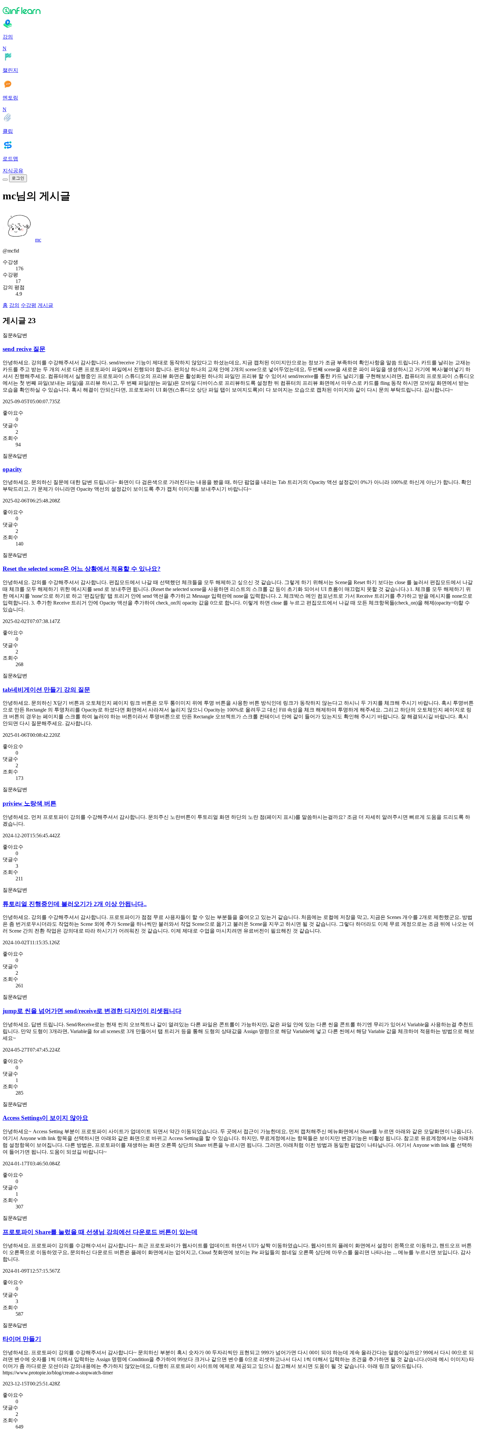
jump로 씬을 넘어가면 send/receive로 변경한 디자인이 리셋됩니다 (92, 1010)
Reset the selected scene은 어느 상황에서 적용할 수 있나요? (82, 568)
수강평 (28, 305)
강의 (14, 305)
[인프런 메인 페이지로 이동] (238, 10)
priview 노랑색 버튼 (29, 803)
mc (38, 239)
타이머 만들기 (22, 1338)
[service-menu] (5, 180)
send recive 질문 (24, 349)
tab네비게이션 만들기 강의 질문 (46, 689)
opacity (12, 469)
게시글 (45, 305)
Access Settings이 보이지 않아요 (45, 1117)
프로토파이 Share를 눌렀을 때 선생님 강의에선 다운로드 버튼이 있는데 (100, 1232)
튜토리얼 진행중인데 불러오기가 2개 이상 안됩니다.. (75, 903)
